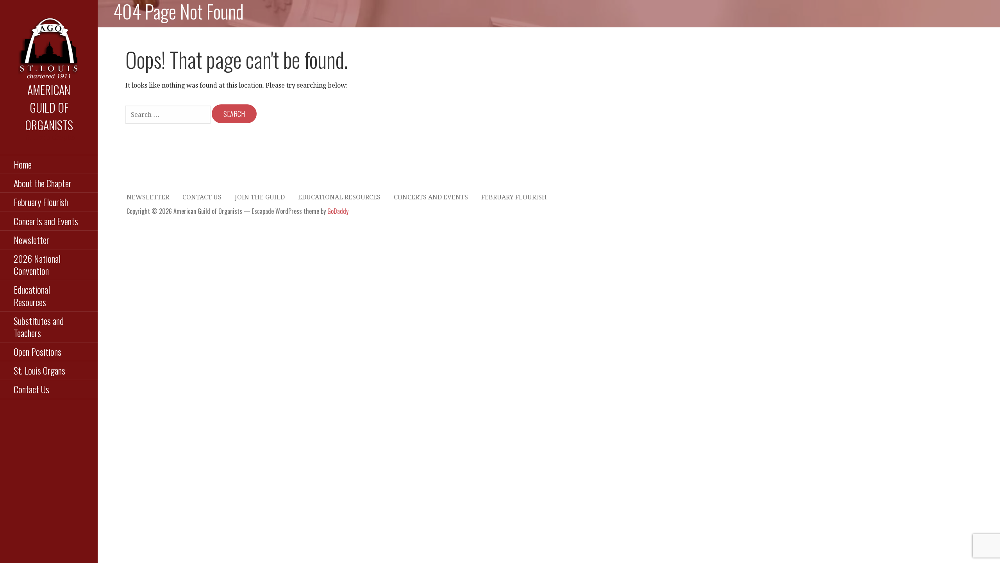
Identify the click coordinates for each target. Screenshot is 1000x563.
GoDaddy (337, 211)
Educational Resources (32, 295)
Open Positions (37, 351)
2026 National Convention (37, 264)
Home (23, 164)
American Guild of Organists (49, 107)
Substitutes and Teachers (39, 327)
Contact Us (31, 389)
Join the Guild (260, 197)
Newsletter (31, 240)
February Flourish (41, 202)
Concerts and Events (46, 221)
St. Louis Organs (39, 370)
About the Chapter (42, 183)
